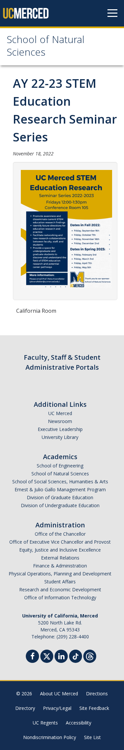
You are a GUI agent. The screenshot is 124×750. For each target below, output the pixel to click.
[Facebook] (32, 657)
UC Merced (60, 413)
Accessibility (78, 723)
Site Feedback (94, 708)
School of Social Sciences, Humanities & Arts (60, 481)
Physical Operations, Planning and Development (60, 573)
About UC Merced (59, 693)
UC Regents (45, 723)
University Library (60, 437)
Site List (92, 737)
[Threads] (90, 655)
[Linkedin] (61, 657)
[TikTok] (75, 655)
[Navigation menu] (112, 13)
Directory (25, 708)
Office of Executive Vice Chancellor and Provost (60, 542)
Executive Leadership (60, 429)
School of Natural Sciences (45, 47)
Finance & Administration (60, 565)
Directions (97, 693)
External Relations (60, 558)
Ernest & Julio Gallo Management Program (60, 489)
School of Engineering (60, 465)
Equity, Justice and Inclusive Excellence (60, 550)
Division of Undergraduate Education (60, 505)
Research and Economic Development (60, 589)
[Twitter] (47, 655)
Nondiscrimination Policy (49, 737)
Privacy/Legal (57, 708)
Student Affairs (60, 581)
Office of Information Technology (60, 597)
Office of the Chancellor (60, 534)
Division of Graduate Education (60, 497)
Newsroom (60, 421)
